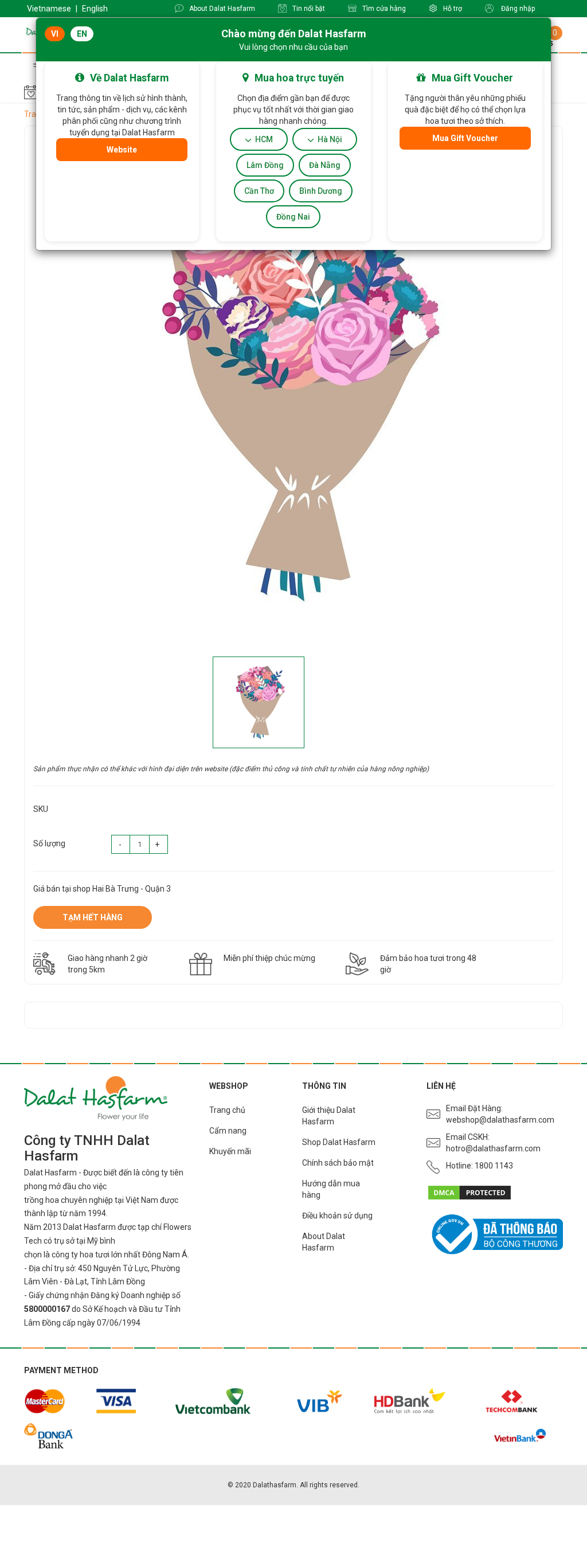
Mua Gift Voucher (465, 138)
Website (122, 149)
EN (82, 33)
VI (54, 33)
